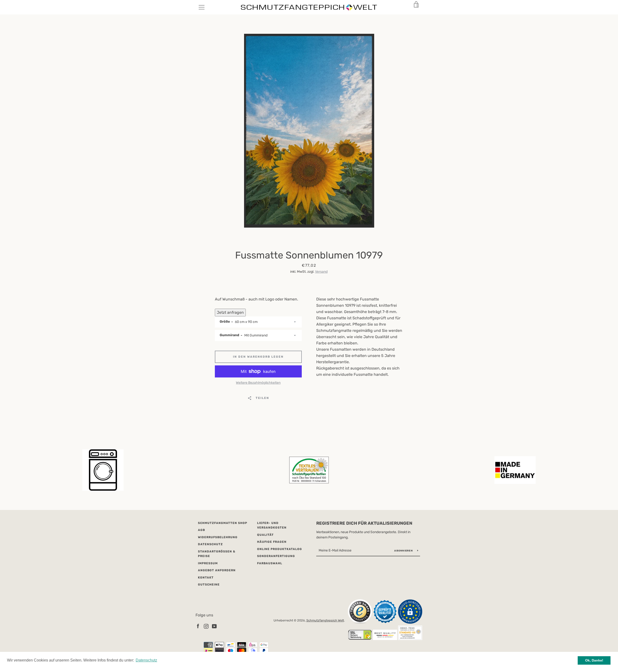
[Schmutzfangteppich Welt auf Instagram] (206, 626)
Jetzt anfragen (230, 312)
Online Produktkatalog (279, 549)
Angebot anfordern (217, 570)
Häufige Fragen (272, 542)
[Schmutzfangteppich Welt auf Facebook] (198, 626)
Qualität (265, 535)
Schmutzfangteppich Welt (325, 620)
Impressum (208, 563)
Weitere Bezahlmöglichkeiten (258, 383)
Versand (321, 272)
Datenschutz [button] (146, 660)
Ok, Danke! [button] (594, 660)
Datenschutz (210, 544)
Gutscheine (209, 584)
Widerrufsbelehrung (218, 537)
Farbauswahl (269, 563)
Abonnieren (404, 550)
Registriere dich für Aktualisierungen (364, 523)
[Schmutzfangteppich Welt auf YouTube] (214, 626)
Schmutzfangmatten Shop (222, 523)
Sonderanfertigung (276, 556)
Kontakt (206, 577)
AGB (201, 530)
